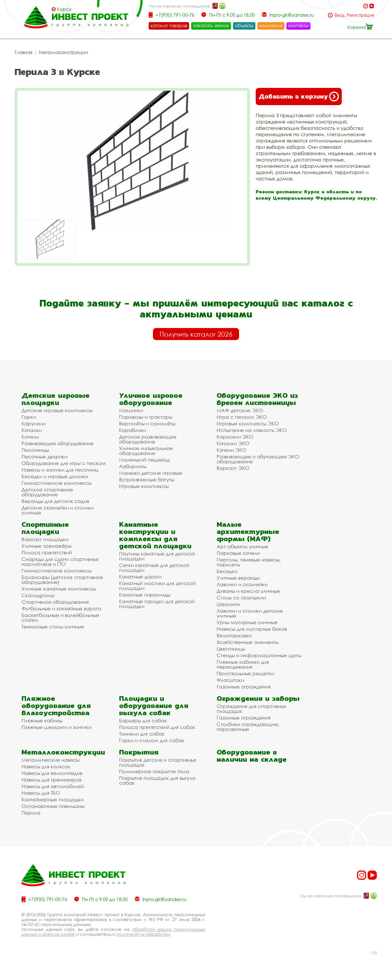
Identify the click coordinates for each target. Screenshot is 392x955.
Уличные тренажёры (46, 545)
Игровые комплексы (144, 486)
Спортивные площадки (45, 528)
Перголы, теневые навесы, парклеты (249, 562)
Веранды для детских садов (55, 501)
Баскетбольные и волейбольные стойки (60, 617)
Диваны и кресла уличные (248, 591)
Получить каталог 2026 (196, 334)
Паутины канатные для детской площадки (157, 556)
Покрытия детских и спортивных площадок (157, 762)
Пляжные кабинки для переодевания (243, 664)
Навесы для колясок (46, 766)
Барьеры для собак (143, 720)
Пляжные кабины (42, 720)
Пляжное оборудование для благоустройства (56, 705)
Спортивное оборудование (55, 601)
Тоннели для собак (142, 733)
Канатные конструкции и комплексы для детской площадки (155, 535)
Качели (30, 436)
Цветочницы (231, 648)
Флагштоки (230, 680)
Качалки (32, 430)
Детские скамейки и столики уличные (58, 510)
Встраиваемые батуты (146, 479)
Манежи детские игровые (150, 472)
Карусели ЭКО (235, 436)
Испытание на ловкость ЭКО (252, 430)
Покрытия (138, 752)
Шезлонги (228, 604)
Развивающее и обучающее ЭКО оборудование (258, 459)
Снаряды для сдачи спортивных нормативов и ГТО (60, 561)
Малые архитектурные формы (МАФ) (248, 531)
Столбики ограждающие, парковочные (248, 727)
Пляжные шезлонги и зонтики (56, 727)
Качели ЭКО (232, 449)
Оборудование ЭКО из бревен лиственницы (257, 399)
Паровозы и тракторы (145, 416)
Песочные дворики (44, 456)
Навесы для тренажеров (51, 779)
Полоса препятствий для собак (157, 727)
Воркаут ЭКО (233, 468)
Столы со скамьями (241, 597)
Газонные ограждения (244, 686)
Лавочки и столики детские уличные (250, 613)
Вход (340, 15)
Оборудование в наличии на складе (252, 755)
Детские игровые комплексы (57, 410)
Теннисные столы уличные (53, 626)
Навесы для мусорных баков (252, 628)
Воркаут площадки (45, 539)
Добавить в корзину (293, 96)
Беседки (227, 571)
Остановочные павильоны (53, 806)
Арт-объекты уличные (242, 546)
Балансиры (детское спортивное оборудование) (62, 579)
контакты (298, 25)
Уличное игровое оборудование (151, 399)
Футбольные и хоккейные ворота (61, 608)
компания (270, 25)
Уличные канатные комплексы (59, 588)
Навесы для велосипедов (52, 773)
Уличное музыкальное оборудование (146, 451)
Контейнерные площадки (53, 799)
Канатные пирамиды (144, 594)
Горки (29, 416)
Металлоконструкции (63, 52)
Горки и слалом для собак (152, 740)
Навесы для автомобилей (53, 786)
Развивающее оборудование (58, 443)
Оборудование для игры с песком (64, 463)
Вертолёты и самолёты (147, 423)
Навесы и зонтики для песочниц (60, 469)
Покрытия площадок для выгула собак (157, 780)
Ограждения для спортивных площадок (251, 708)
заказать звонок (211, 25)
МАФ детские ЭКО (240, 410)
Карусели (34, 423)
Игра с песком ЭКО (242, 416)
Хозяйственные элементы (247, 642)
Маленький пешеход (144, 459)
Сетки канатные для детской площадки (154, 567)
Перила (31, 812)
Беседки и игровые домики (55, 476)
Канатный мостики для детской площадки (157, 586)
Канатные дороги (140, 576)
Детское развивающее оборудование (147, 439)
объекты (244, 25)
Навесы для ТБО (41, 792)
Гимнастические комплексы (57, 483)
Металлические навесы (50, 759)
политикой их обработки (143, 934)
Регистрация (360, 15)
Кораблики (132, 430)
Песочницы (35, 449)
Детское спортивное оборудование (47, 492)
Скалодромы (38, 595)
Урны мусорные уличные (247, 622)
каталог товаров (169, 25)
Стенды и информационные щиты (259, 655)
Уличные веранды (238, 577)
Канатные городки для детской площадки (157, 604)
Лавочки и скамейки (242, 584)
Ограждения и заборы (258, 698)
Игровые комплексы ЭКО (248, 423)
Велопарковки (234, 635)
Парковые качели (238, 553)
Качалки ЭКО (233, 443)
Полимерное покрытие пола (154, 771)
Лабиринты (132, 466)
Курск (64, 9)
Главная (23, 52)
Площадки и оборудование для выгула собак (153, 705)
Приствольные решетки (245, 673)
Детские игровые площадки (56, 399)
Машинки (131, 410)
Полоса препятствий (47, 552)
